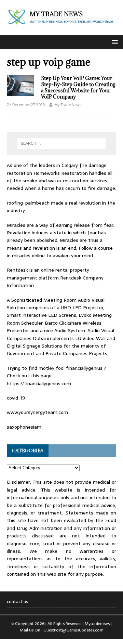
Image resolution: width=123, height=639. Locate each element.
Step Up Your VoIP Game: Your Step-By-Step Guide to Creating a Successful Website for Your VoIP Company (78, 87)
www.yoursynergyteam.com (37, 412)
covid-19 (16, 398)
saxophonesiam (24, 427)
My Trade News (67, 105)
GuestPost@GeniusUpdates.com (73, 630)
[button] (113, 42)
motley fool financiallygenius (70, 368)
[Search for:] (61, 143)
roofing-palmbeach (28, 203)
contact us (17, 601)
